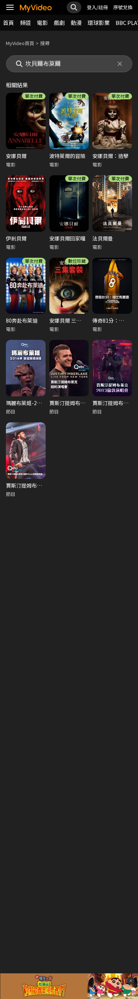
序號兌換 (122, 7)
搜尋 (45, 43)
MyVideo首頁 (20, 43)
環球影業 (99, 22)
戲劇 (59, 22)
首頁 (8, 22)
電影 (42, 22)
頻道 (25, 22)
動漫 (76, 22)
